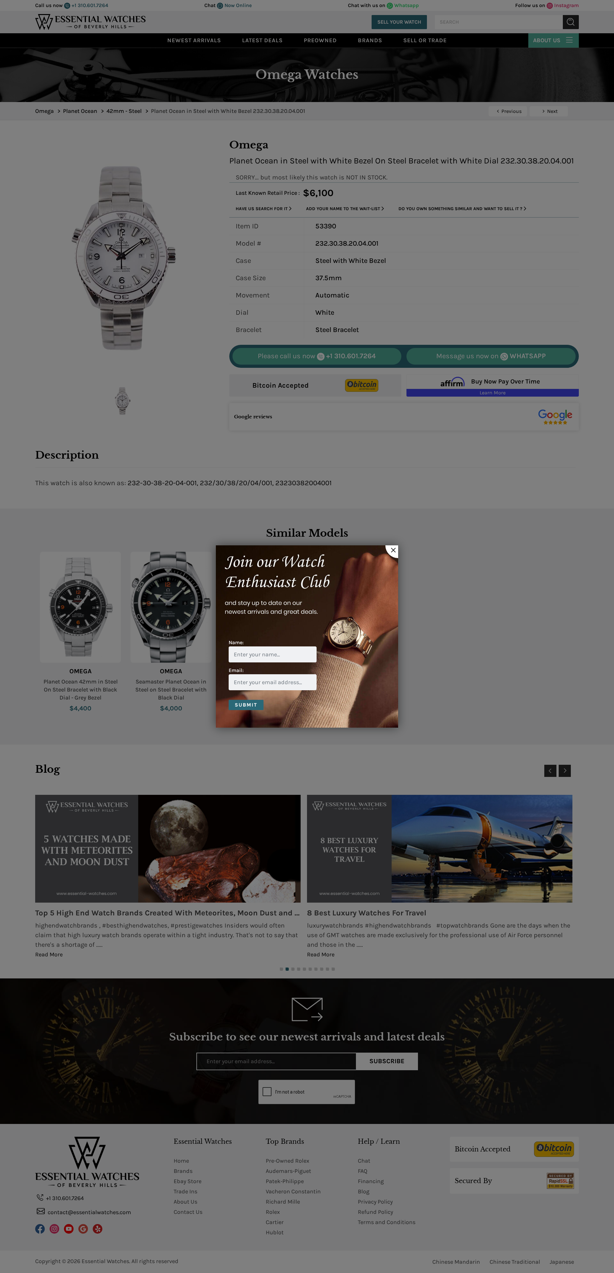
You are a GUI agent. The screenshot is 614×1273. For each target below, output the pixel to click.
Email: (236, 670)
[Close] (391, 551)
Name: (236, 642)
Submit (246, 705)
